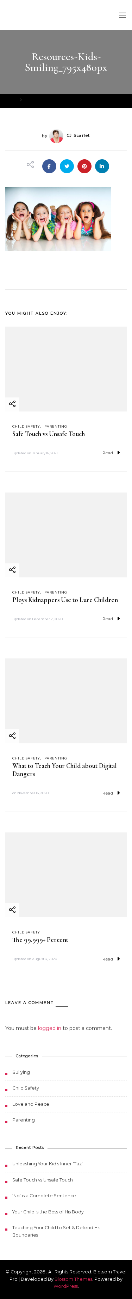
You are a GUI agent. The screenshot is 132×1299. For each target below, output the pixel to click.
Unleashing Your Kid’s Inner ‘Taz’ (47, 1163)
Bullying (21, 1072)
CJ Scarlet (78, 135)
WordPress (66, 1286)
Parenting (55, 426)
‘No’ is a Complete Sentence (44, 1195)
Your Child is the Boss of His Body (48, 1211)
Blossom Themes (73, 1279)
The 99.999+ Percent (40, 940)
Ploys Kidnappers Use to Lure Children (65, 600)
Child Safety (26, 426)
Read (107, 452)
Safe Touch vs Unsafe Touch (48, 434)
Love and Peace (30, 1104)
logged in (49, 1028)
